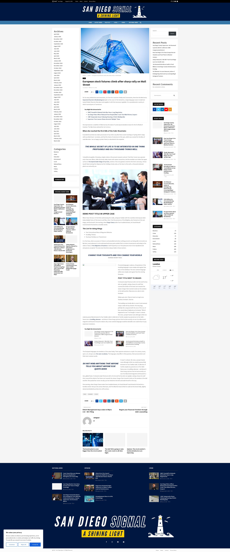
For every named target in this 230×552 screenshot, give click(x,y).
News (55, 166)
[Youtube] (118, 542)
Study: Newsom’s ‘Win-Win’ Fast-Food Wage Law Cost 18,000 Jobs (103, 342)
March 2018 (57, 141)
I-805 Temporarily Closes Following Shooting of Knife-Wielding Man (106, 117)
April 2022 (56, 133)
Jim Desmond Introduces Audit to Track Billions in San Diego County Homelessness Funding (135, 343)
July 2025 (56, 49)
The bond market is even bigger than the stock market (92, 450)
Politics (107, 22)
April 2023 (56, 107)
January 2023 (57, 114)
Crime (123, 22)
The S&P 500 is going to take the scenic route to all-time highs (114, 451)
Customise (12, 544)
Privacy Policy (92, 1)
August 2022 (57, 124)
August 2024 (57, 73)
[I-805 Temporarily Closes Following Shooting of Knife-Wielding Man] (154, 499)
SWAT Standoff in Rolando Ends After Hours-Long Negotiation (105, 112)
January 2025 (57, 61)
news (85, 394)
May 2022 (56, 131)
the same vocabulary (102, 354)
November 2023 (58, 90)
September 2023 (58, 95)
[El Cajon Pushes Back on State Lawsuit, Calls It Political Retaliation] (71, 221)
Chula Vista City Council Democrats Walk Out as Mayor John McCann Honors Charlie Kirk (59, 247)
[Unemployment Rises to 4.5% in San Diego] (89, 499)
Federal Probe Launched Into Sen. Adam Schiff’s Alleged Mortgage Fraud (71, 267)
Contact (86, 1)
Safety (56, 171)
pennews (90, 394)
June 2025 (56, 51)
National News (133, 22)
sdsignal (86, 87)
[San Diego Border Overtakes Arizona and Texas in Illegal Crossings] (57, 486)
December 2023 (58, 87)
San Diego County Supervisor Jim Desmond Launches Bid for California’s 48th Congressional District (103, 334)
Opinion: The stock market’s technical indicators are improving (136, 451)
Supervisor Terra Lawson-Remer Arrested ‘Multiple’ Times (104, 119)
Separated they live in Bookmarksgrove (94, 100)
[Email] (124, 542)
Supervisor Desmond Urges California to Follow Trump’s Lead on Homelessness (104, 487)
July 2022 (56, 126)
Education (56, 157)
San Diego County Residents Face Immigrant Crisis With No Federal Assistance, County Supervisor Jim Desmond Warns (71, 498)
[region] (23, 539)
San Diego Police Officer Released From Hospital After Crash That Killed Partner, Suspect (112, 114)
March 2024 (57, 80)
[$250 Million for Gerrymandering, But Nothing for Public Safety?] (59, 221)
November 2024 (58, 65)
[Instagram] (112, 542)
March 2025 (57, 58)
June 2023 (56, 102)
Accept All (35, 544)
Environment (57, 159)
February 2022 (58, 138)
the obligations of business (99, 245)
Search (155, 30)
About (81, 1)
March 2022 (57, 136)
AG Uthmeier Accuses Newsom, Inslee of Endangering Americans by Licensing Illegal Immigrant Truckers (71, 210)
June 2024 (56, 75)
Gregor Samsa (110, 222)
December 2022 (58, 116)
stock (96, 394)
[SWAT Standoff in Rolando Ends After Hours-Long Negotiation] (154, 475)
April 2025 (56, 56)
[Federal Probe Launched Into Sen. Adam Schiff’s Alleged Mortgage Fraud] (71, 258)
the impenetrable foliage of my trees (98, 162)
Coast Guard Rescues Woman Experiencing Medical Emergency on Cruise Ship (71, 474)
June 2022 (56, 129)
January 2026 (57, 36)
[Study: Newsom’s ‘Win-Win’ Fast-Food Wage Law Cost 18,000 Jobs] (89, 343)
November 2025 (58, 39)
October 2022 (57, 121)
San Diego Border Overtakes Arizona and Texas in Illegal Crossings (71, 485)
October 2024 (57, 68)
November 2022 (58, 119)
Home (76, 1)
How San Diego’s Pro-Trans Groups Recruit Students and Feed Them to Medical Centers (135, 333)
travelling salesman (95, 319)
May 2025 (56, 53)
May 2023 (56, 104)
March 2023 (57, 109)
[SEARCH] (174, 95)
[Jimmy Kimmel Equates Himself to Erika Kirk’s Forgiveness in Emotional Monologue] (71, 239)
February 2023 (58, 112)
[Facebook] (106, 542)
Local (116, 22)
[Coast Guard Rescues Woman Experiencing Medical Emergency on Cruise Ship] (57, 475)
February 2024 (58, 82)
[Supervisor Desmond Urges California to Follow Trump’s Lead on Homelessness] (89, 488)
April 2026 (56, 34)
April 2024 (56, 78)
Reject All (23, 544)
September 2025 (58, 44)
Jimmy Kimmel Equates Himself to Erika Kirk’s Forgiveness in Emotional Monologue (71, 248)
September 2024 (58, 70)
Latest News (98, 22)
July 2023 (56, 99)
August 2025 (57, 46)
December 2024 (58, 63)
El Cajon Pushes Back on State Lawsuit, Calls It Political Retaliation (70, 230)
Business (56, 152)
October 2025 (57, 41)
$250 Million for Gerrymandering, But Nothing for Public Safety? (59, 229)
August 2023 (57, 97)
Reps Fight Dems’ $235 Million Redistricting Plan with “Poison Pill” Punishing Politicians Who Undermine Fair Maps (59, 269)
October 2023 (57, 92)
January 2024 (57, 85)
